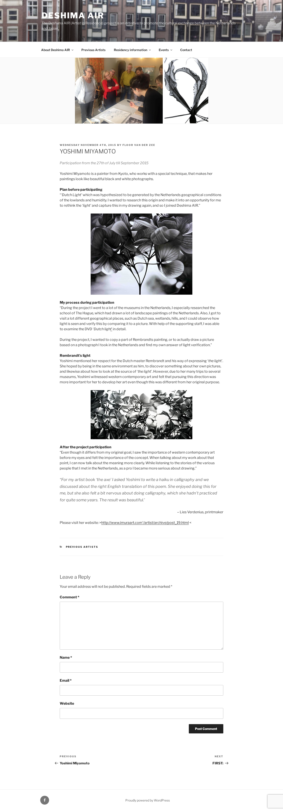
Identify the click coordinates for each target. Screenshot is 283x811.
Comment (69, 597)
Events (164, 50)
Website (67, 703)
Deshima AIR (73, 15)
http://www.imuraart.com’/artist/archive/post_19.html (145, 523)
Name (66, 657)
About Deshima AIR (55, 50)
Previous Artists (93, 50)
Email (66, 680)
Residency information (130, 50)
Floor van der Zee (138, 145)
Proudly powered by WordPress (147, 800)
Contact (186, 50)
